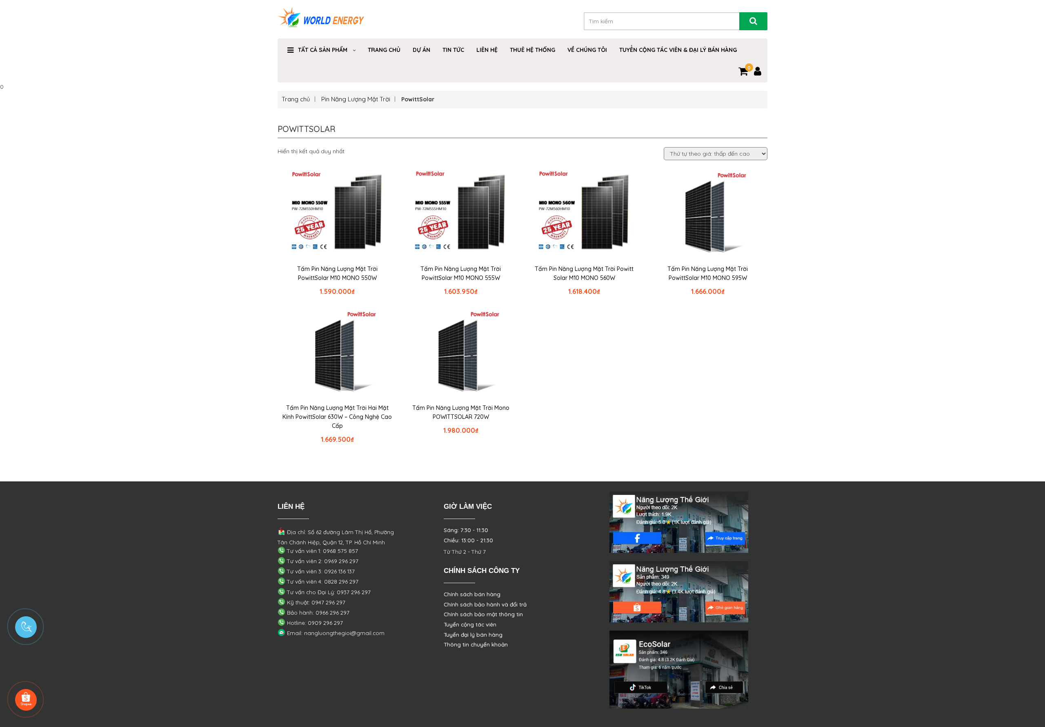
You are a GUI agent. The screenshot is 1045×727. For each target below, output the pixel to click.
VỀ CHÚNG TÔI (587, 50)
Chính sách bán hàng (472, 594)
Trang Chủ (384, 50)
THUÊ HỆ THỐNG (532, 50)
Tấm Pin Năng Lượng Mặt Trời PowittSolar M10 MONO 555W (460, 273)
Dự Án (421, 50)
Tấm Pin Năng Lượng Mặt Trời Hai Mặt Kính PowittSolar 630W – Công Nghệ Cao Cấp (337, 416)
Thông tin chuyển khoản (476, 644)
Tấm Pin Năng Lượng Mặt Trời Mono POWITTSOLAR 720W (460, 412)
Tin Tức (453, 50)
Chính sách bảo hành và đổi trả (485, 604)
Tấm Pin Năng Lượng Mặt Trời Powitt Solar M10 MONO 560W (584, 273)
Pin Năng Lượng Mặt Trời (355, 99)
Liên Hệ (487, 50)
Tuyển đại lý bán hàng (473, 634)
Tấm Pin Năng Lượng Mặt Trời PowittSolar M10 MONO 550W (337, 273)
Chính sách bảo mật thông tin (483, 614)
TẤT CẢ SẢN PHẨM (322, 50)
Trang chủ (296, 99)
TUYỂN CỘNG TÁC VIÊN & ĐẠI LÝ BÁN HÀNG (678, 50)
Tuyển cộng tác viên (470, 624)
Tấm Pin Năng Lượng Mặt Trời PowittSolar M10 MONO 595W (707, 273)
